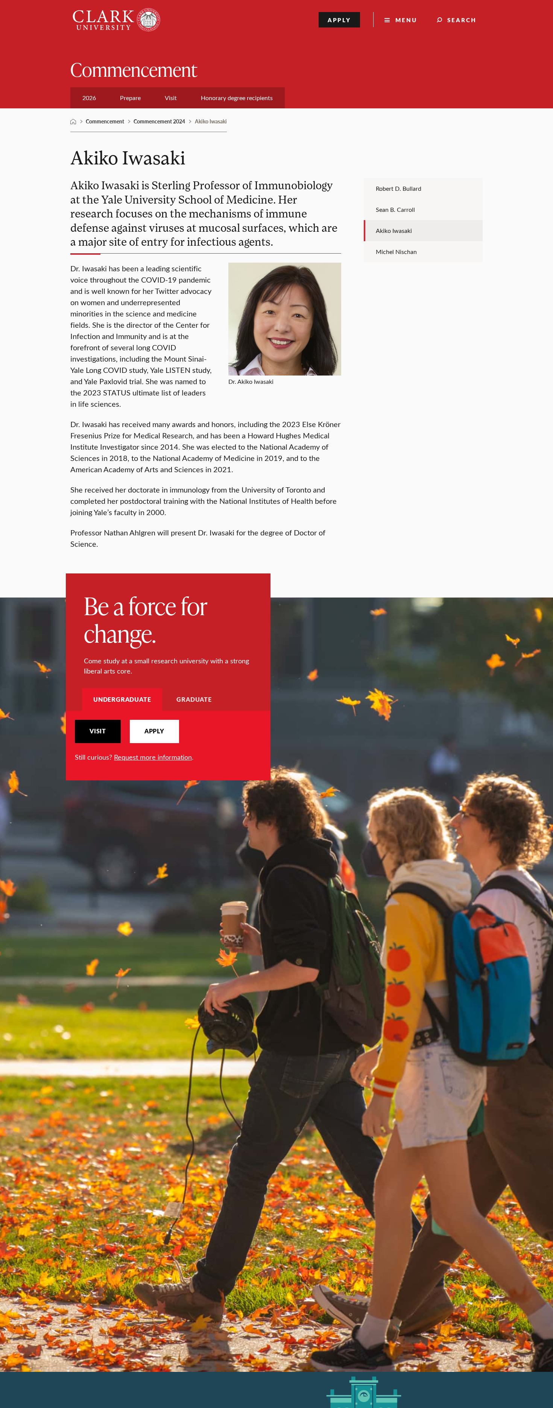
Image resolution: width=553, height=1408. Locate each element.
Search (462, 20)
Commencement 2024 (159, 121)
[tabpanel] (168, 741)
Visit (98, 731)
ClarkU (73, 121)
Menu (406, 20)
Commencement (133, 69)
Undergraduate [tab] (122, 699)
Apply (339, 20)
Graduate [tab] (193, 699)
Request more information (153, 757)
